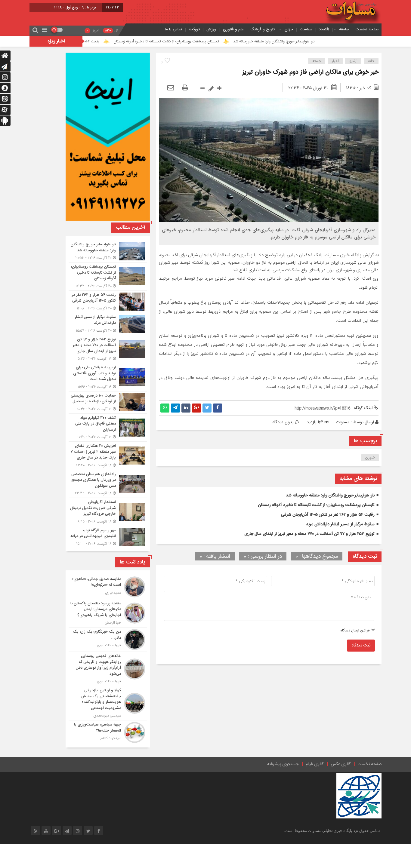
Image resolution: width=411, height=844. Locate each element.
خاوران (370, 457)
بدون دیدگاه (283, 422)
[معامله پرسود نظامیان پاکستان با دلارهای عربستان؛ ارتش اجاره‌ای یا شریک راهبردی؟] (108, 613)
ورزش (211, 29)
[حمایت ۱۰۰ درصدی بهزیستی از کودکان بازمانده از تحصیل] (108, 402)
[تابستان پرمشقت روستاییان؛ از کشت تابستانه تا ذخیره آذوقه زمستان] (108, 276)
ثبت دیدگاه (360, 645)
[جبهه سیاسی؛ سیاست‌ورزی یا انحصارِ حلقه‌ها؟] (108, 731)
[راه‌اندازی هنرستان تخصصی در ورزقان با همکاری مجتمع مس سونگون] (108, 484)
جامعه (344, 29)
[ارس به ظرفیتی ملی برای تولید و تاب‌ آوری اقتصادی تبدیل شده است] (108, 377)
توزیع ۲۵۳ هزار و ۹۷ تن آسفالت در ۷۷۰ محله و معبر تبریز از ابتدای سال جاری (309, 534)
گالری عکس (341, 764)
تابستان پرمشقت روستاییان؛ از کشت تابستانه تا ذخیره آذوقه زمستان (200, 41)
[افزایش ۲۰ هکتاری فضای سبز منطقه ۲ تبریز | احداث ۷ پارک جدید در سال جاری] (108, 456)
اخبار (335, 61)
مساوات (342, 422)
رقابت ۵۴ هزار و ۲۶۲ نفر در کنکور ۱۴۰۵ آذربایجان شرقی (92, 41)
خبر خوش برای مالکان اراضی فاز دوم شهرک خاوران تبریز (309, 72)
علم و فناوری (233, 29)
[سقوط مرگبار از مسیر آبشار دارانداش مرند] (108, 324)
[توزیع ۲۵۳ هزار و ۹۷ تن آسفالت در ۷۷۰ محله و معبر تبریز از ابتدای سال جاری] (108, 349)
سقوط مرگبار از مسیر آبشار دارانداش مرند (340, 524)
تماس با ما (173, 29)
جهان (289, 29)
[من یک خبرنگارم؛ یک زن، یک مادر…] (108, 640)
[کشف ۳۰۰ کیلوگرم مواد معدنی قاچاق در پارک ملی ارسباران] (108, 428)
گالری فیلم (314, 764)
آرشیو (353, 61)
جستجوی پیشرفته (282, 764)
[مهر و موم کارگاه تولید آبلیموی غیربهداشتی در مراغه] (108, 536)
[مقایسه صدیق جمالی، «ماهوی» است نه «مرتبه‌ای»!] (108, 587)
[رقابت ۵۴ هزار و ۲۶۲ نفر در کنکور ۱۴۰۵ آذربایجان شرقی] (108, 302)
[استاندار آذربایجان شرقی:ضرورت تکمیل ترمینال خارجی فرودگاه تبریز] (108, 512)
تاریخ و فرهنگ (262, 29)
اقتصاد (324, 29)
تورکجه (194, 29)
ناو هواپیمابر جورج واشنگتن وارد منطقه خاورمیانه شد (308, 41)
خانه (371, 61)
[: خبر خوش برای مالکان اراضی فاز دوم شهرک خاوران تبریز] (171, 88)
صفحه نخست (367, 29)
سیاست (306, 29)
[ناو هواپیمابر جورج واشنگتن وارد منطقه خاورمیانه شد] (108, 251)
